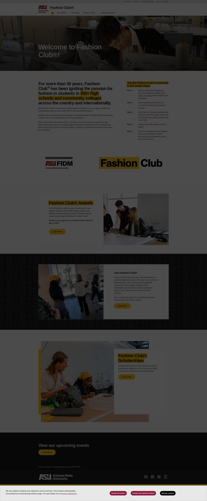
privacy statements (69, 494)
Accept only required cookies (143, 493)
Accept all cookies (118, 493)
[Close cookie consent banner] (202, 489)
